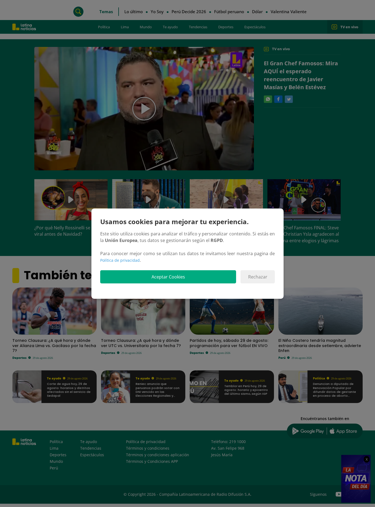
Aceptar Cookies (168, 277)
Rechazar (257, 277)
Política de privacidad (120, 260)
